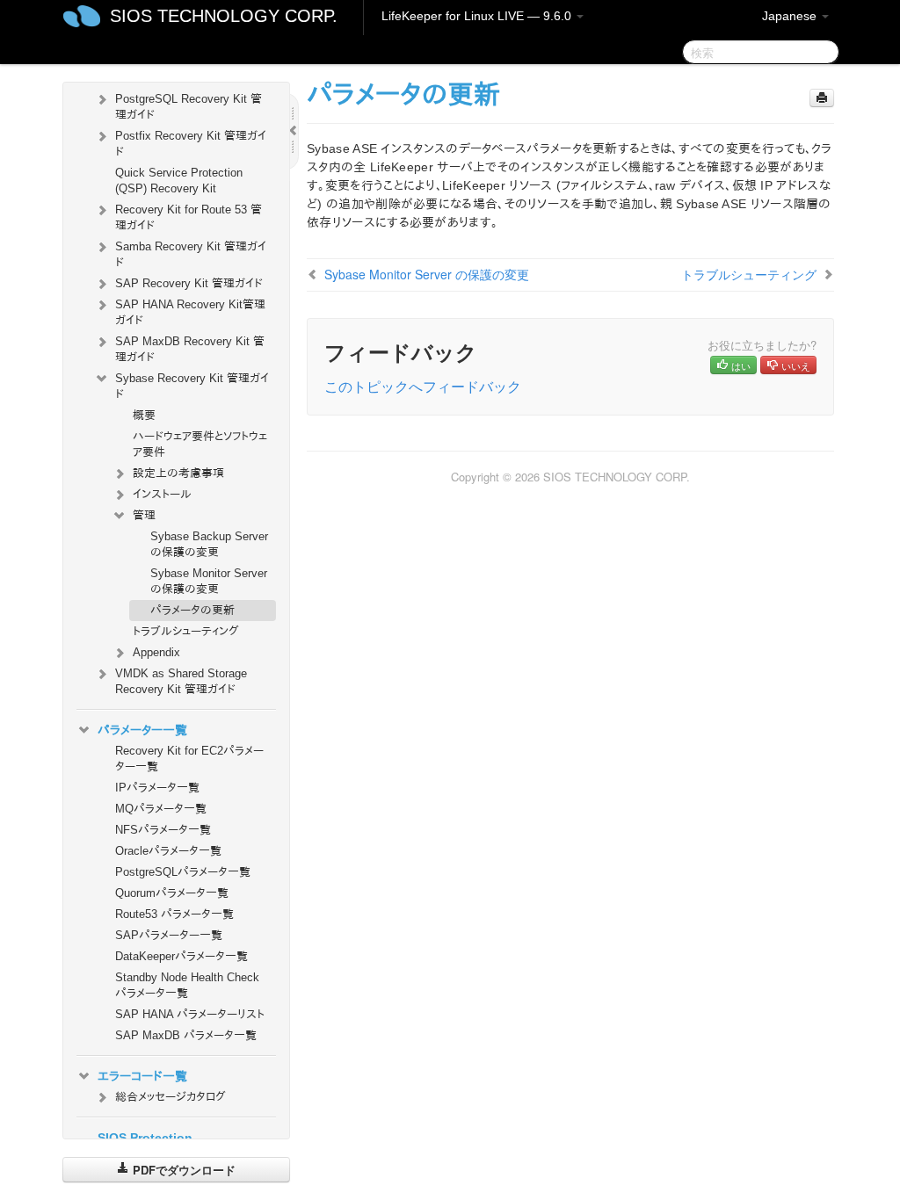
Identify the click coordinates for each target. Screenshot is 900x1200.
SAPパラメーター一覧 (168, 935)
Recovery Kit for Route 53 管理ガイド (188, 217)
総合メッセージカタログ (170, 1096)
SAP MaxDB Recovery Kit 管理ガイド (190, 349)
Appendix (156, 652)
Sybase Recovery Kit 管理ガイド (192, 386)
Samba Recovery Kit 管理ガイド (190, 254)
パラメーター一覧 (142, 730)
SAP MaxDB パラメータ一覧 (186, 1035)
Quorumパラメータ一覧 (172, 893)
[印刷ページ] (821, 98)
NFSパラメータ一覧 (163, 829)
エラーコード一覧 (142, 1076)
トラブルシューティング (186, 631)
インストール (162, 494)
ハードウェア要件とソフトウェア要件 (200, 444)
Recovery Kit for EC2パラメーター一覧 (189, 758)
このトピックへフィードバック (422, 386)
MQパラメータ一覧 (161, 808)
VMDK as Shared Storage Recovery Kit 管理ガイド (181, 681)
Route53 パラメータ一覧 (174, 914)
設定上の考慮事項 (178, 473)
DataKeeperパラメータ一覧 (181, 956)
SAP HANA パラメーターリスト (190, 1014)
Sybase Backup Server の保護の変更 (209, 544)
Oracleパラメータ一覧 (168, 850)
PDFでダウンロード (182, 1169)
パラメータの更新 (192, 610)
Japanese (791, 16)
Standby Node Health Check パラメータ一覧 (187, 985)
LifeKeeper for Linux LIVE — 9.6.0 (478, 16)
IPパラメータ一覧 (157, 787)
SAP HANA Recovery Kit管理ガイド (190, 312)
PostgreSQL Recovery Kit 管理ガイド (188, 106)
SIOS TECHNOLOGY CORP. (224, 15)
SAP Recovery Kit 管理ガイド (189, 283)
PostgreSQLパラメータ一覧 (182, 871)
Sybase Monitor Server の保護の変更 (208, 581)
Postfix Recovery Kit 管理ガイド (190, 143)
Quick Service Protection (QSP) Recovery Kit (179, 180)
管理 (144, 515)
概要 (144, 415)
